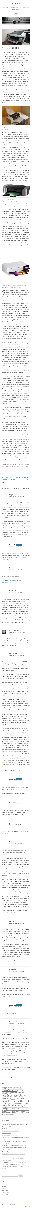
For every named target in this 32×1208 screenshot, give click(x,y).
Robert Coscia (13, 1022)
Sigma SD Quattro (8, 1110)
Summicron (26, 1110)
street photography (18, 1110)
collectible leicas (9, 1090)
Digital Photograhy (19, 464)
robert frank (6, 1108)
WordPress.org (6, 1194)
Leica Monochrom (17, 1103)
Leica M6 (5, 1103)
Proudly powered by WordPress (9, 1205)
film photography (10, 1092)
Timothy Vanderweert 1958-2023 (10, 1131)
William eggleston (10, 1114)
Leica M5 (25, 1101)
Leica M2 (20, 1098)
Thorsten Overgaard (9, 1113)
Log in (3, 1188)
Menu (16, 13)
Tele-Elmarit (16, 1111)
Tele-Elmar (10, 1111)
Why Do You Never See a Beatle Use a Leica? (13, 1158)
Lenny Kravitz (6, 1107)
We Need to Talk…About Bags (9, 1162)
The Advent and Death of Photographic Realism (14, 1147)
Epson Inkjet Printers (11, 466)
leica (21, 1095)
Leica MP (25, 1103)
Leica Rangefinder (10, 1105)
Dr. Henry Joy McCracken (23, 1091)
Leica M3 (6, 1101)
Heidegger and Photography (9, 1093)
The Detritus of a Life (7, 1129)
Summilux (4, 1111)
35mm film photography (7, 1087)
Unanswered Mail (6, 1133)
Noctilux (25, 1107)
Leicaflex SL (5, 1096)
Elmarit (4, 1092)
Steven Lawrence (14, 630)
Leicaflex (25, 1095)
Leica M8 (11, 1103)
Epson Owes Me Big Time (8, 1164)
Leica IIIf (14, 1096)
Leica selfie (23, 1105)
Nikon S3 (19, 1107)
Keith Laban (12, 568)
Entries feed (5, 1190)
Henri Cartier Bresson (10, 1095)
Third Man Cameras (24, 1111)
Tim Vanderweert (23, 1113)
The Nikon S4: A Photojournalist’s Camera (12, 1137)
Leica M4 (16, 1101)
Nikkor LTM (14, 1107)
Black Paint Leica (17, 1087)
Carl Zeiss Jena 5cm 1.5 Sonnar (12, 1089)
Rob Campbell (13, 591)
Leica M (6, 1098)
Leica (26, 464)
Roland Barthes (15, 1108)
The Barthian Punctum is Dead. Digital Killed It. (13, 1154)
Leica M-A (13, 1099)
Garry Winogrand (19, 1092)
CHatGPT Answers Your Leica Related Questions (14, 1141)
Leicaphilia (16, 3)
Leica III (10, 1096)
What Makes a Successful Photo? (10, 1145)
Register (4, 1186)
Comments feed (6, 1192)
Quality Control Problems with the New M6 (8, 479)
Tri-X (3, 1114)
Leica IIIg (20, 1096)
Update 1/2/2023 (6, 1135)
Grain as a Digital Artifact (8, 1152)
